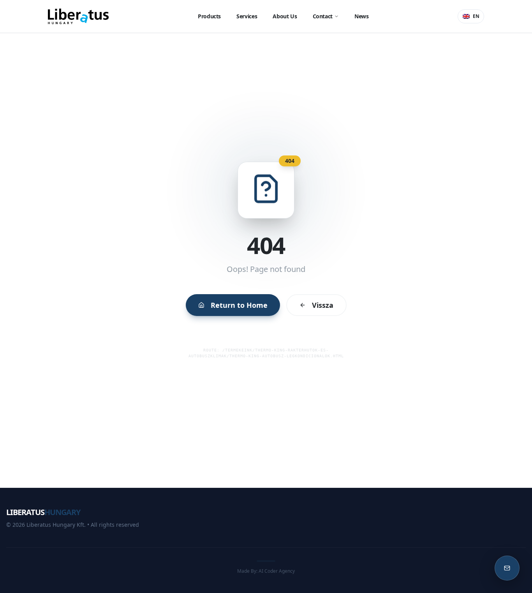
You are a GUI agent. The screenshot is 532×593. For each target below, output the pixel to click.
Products (209, 16)
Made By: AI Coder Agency (266, 571)
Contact (323, 16)
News (361, 16)
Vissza (322, 305)
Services (246, 16)
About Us (285, 16)
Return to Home (239, 305)
